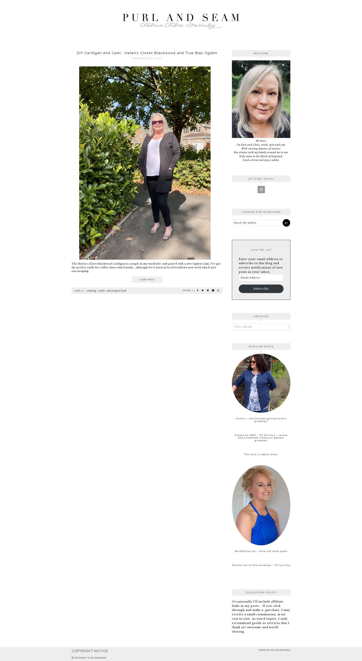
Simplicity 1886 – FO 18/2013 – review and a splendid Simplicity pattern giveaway (261, 438)
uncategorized (116, 290)
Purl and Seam (181, 20)
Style (102, 290)
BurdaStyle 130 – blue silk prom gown (261, 551)
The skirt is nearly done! (261, 454)
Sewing (92, 290)
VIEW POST (147, 279)
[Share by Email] (213, 290)
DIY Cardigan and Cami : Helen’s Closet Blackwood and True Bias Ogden (147, 53)
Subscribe (261, 288)
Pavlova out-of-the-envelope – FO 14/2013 (261, 565)
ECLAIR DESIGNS (280, 650)
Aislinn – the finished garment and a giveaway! (261, 419)
